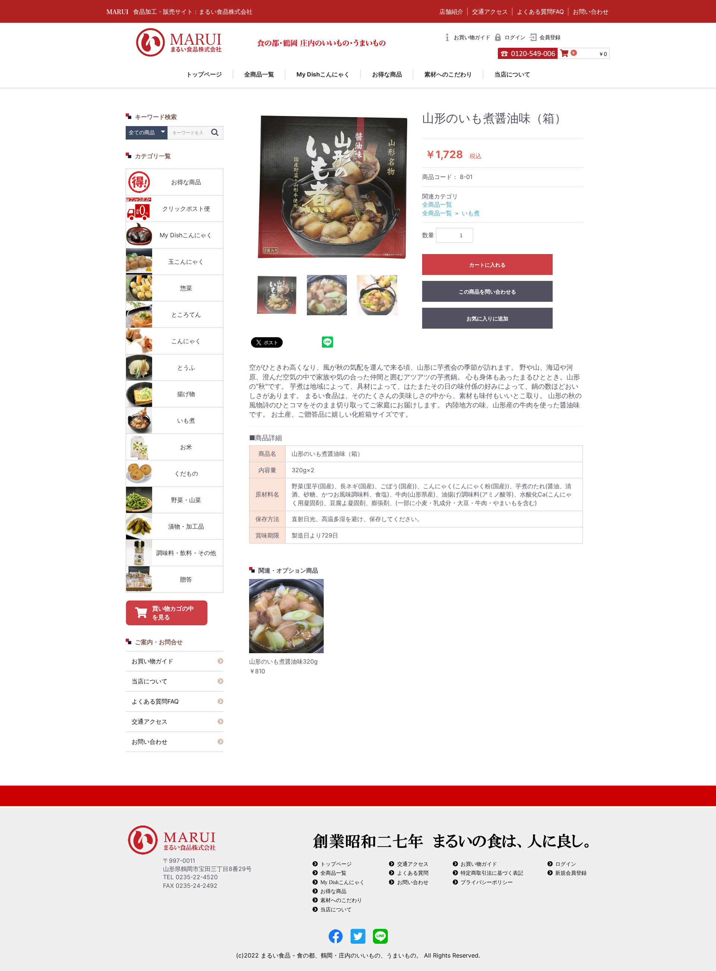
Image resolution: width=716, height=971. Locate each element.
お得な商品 (387, 74)
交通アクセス (490, 11)
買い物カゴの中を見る (173, 613)
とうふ (186, 367)
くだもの (186, 473)
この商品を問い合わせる (487, 292)
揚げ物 (186, 394)
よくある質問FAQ (540, 11)
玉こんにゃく (186, 261)
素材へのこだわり (448, 74)
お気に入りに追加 (487, 319)
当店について (512, 74)
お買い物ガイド (152, 661)
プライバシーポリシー (487, 882)
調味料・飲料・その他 (186, 553)
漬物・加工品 (186, 526)
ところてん (186, 314)
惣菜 (186, 288)
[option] (333, 188)
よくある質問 (412, 873)
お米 (186, 447)
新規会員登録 (571, 873)
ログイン (565, 864)
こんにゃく (186, 341)
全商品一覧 (259, 74)
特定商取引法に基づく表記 (492, 873)
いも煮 (186, 420)
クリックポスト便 (186, 208)
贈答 (186, 579)
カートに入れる (487, 265)
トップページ (204, 74)
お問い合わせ (591, 11)
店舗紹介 (451, 11)
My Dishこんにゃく (323, 74)
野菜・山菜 (186, 500)
